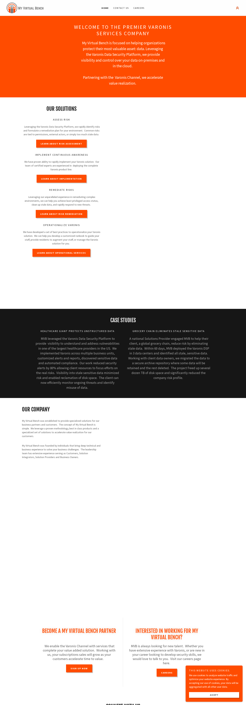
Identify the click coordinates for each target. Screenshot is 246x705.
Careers (167, 672)
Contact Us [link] (121, 8)
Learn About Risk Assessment (61, 143)
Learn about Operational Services (61, 252)
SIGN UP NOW (79, 668)
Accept (214, 695)
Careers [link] (138, 8)
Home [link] (105, 8)
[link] (25, 7)
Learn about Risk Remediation (61, 213)
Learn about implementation (61, 178)
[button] (237, 8)
